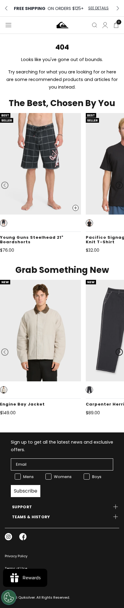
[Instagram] (8, 536)
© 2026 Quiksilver (20, 597)
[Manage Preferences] (8, 597)
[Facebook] (22, 536)
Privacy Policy (16, 556)
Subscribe (25, 490)
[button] (3, 223)
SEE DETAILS (98, 8)
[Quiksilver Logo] (63, 25)
